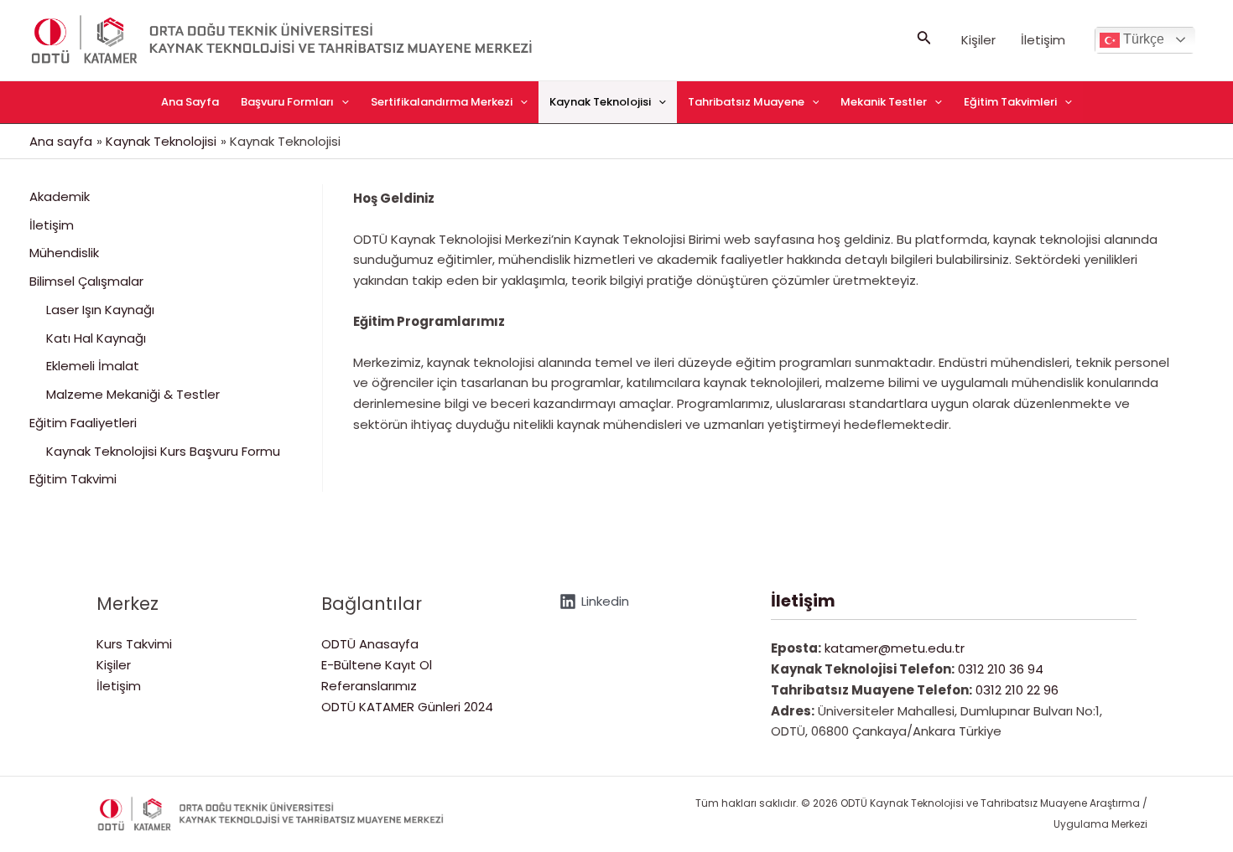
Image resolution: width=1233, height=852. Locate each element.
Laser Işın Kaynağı (100, 309)
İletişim (1043, 40)
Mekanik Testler (883, 102)
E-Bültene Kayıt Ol (376, 665)
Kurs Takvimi (134, 644)
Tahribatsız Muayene (746, 102)
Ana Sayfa (190, 102)
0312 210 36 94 (1000, 669)
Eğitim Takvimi (73, 479)
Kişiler (978, 40)
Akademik (59, 196)
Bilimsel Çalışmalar (86, 281)
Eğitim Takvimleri (1010, 102)
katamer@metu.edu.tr (895, 648)
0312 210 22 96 (1017, 690)
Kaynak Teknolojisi (600, 102)
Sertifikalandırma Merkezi (441, 102)
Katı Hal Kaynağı (96, 338)
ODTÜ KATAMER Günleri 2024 (407, 706)
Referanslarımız (369, 686)
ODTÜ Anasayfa (370, 644)
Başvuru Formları (287, 102)
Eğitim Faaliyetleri (83, 422)
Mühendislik (64, 252)
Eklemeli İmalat (92, 365)
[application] (341, 102)
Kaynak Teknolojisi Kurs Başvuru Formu (163, 451)
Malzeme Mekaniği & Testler (133, 394)
